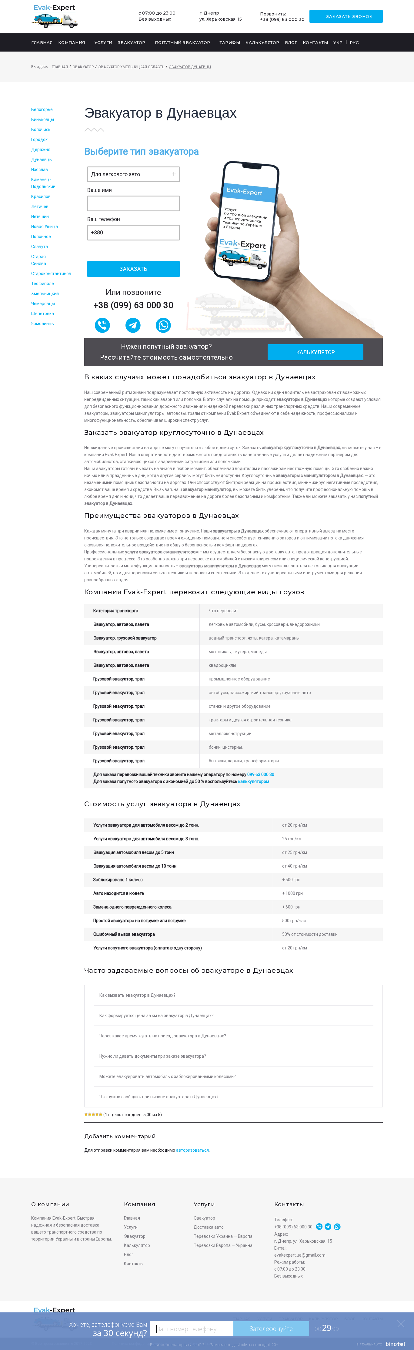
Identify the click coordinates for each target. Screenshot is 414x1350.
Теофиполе (42, 283)
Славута (39, 246)
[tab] (233, 995)
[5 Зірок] (100, 1114)
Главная (60, 67)
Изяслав (39, 169)
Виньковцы (42, 119)
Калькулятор (315, 352)
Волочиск (40, 129)
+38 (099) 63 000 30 (282, 19)
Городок (39, 139)
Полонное (41, 236)
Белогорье (42, 109)
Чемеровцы (43, 303)
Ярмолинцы (43, 323)
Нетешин (40, 216)
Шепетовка (42, 313)
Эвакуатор (83, 67)
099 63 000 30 (260, 774)
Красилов (41, 196)
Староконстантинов (51, 273)
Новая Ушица (44, 226)
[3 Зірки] (93, 1114)
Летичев (39, 206)
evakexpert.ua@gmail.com (300, 1255)
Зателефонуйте (271, 1329)
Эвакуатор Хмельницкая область (131, 67)
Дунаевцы (41, 159)
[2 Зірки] (90, 1114)
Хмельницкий (45, 293)
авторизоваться (192, 1150)
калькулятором (253, 781)
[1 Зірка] (86, 1114)
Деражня (40, 149)
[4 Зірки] (97, 1114)
